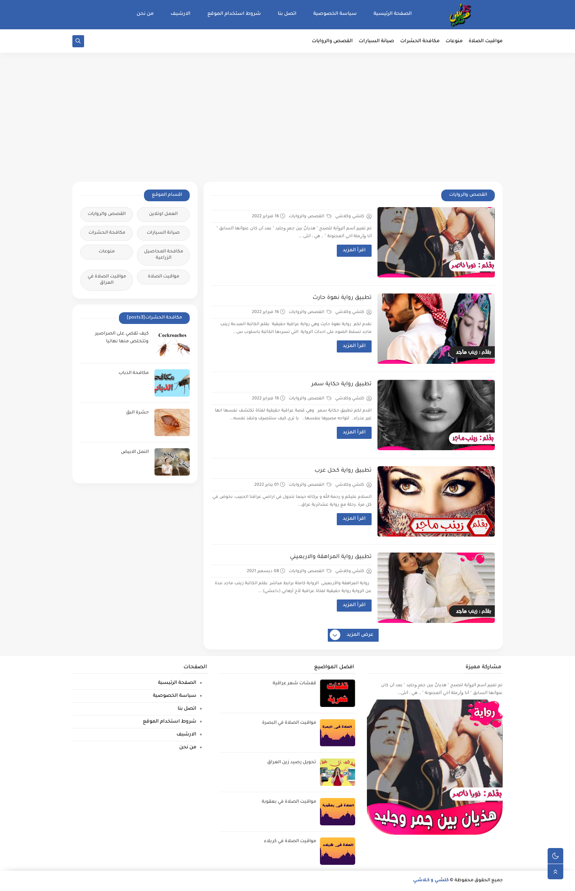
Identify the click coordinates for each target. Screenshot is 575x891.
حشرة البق (137, 412)
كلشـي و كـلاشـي (431, 880)
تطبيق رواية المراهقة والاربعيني (331, 557)
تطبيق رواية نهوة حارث (342, 298)
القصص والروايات (332, 41)
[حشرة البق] (172, 422)
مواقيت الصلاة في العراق (107, 280)
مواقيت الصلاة (486, 41)
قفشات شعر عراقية (294, 683)
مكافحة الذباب (134, 373)
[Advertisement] (287, 121)
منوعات (454, 41)
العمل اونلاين (163, 214)
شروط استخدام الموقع (234, 14)
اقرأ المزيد (354, 250)
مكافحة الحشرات (420, 41)
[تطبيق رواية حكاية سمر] (436, 415)
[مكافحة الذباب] (172, 383)
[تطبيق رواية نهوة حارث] (436, 328)
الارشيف (180, 14)
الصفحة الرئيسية (393, 14)
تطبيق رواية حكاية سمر (341, 384)
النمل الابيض (135, 452)
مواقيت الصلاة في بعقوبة (289, 802)
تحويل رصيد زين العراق (291, 762)
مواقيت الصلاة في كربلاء (290, 841)
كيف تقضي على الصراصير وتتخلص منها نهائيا (122, 337)
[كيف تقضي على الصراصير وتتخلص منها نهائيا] (172, 343)
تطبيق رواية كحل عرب (343, 471)
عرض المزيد (360, 635)
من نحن (145, 14)
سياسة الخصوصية (335, 14)
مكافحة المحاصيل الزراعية (163, 255)
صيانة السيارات (376, 41)
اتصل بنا (287, 14)
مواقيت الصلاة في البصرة (289, 723)
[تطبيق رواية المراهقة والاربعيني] (436, 588)
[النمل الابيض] (172, 462)
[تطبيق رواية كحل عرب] (436, 501)
